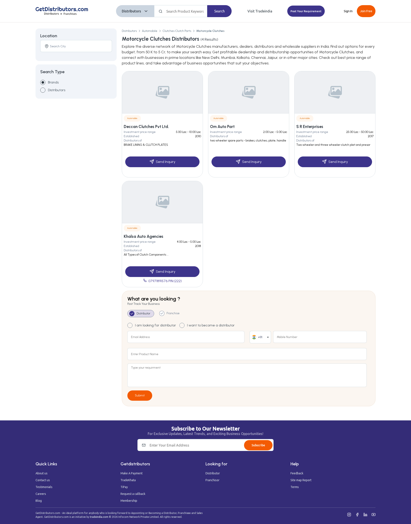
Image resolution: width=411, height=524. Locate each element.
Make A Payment (132, 473)
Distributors (131, 11)
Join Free (366, 11)
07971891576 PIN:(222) (165, 281)
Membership (129, 500)
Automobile (149, 31)
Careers (41, 494)
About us (42, 473)
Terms (294, 487)
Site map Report (300, 480)
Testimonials (44, 487)
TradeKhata (128, 480)
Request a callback (133, 494)
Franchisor (212, 480)
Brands (53, 82)
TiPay (124, 487)
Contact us (43, 480)
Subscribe (258, 445)
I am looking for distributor (155, 325)
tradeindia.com (99, 516)
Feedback (296, 473)
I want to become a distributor (211, 325)
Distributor (213, 473)
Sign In (348, 11)
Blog (39, 500)
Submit (140, 395)
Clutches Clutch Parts (176, 31)
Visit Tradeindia (259, 11)
